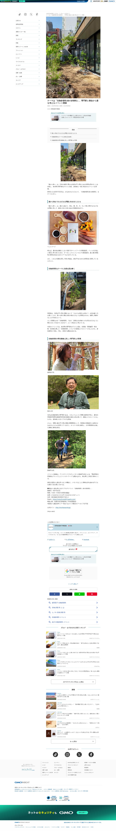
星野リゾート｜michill (22, 46)
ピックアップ (19, 84)
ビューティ (19, 54)
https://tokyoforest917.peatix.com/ (64, 499)
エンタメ (18, 65)
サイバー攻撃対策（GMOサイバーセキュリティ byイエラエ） (37, 791)
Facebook (86, 539)
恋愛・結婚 (19, 72)
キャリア (18, 80)
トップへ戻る (72, 584)
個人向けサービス (85, 827)
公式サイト (52, 539)
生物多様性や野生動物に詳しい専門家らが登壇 (64, 140)
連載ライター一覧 (20, 31)
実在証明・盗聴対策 (19, 791)
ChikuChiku (96, 666)
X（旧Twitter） (70, 539)
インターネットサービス (19, 827)
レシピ (17, 58)
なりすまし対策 (73, 791)
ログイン (18, 28)
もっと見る (73, 741)
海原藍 (98, 647)
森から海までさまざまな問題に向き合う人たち (64, 133)
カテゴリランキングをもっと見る (73, 682)
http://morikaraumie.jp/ (63, 507)
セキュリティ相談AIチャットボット (71, 789)
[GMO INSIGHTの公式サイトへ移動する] (22, 782)
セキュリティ (47, 827)
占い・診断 (19, 76)
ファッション (19, 50)
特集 (17, 43)
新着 (17, 35)
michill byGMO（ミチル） (52, 13)
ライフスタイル (20, 61)
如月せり (97, 727)
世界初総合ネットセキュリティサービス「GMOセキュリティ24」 (28, 789)
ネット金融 (73, 827)
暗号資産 (78, 827)
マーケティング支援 (55, 827)
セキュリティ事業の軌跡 (83, 790)
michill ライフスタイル (94, 638)
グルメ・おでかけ (20, 69)
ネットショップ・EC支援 (30, 827)
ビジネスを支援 (40, 827)
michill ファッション (94, 699)
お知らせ (18, 20)
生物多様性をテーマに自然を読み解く (62, 136)
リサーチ (62, 827)
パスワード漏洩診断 (47, 789)
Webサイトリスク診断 (57, 789)
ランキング (19, 39)
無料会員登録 (19, 24)
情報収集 (67, 827)
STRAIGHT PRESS (55, 109)
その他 (92, 827)
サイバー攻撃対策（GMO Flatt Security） (60, 791)
